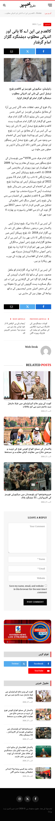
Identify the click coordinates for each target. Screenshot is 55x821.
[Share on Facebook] (43, 51)
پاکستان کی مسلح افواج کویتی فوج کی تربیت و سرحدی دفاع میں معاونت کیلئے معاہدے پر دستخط (27, 451)
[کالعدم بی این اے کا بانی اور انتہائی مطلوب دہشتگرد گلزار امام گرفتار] (27, 70)
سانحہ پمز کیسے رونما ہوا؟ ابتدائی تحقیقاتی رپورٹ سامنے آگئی (19, 770)
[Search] (4, 5)
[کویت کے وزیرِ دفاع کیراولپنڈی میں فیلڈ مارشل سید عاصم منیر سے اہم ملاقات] (27, 385)
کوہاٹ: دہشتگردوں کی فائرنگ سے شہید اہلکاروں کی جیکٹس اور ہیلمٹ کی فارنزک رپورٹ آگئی (40, 328)
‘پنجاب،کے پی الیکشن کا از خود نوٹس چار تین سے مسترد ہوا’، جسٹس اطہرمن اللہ (14, 328)
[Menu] (50, 5)
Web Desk (31, 347)
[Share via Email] (11, 51)
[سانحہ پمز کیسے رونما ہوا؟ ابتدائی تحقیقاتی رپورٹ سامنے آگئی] (43, 773)
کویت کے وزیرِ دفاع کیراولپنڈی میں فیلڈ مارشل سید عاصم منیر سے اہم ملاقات (29, 405)
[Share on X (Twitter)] (27, 51)
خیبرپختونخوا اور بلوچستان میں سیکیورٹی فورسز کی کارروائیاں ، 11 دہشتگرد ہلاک (28, 496)
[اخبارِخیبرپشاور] (27, 5)
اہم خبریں (47, 24)
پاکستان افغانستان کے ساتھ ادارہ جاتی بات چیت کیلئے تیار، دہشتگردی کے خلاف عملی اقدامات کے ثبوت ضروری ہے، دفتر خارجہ (18, 752)
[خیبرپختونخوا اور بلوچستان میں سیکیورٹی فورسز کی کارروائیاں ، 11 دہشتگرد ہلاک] (27, 476)
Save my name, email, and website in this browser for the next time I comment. (28, 589)
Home (38, 13)
